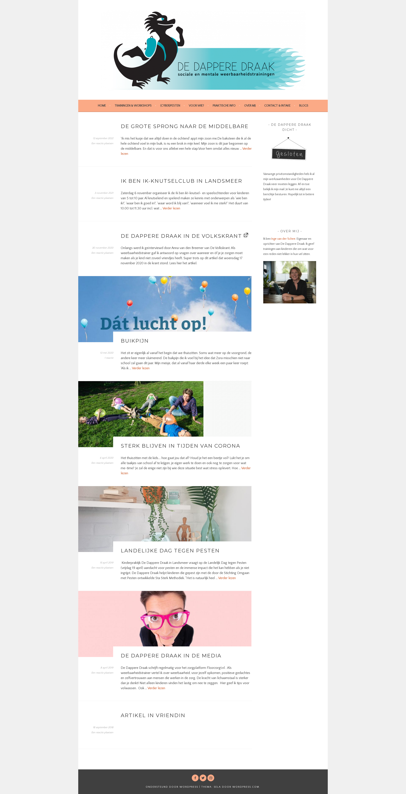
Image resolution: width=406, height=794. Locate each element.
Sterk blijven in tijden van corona (180, 446)
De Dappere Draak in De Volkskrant (181, 236)
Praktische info (224, 105)
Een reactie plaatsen (102, 143)
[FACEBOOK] (195, 778)
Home (102, 105)
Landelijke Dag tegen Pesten (170, 551)
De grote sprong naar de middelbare (184, 126)
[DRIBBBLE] (210, 778)
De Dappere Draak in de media (171, 656)
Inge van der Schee (283, 239)
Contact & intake (277, 105)
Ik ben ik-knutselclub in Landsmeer (181, 181)
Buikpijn (135, 341)
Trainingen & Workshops (133, 105)
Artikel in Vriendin (153, 715)
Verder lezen (171, 208)
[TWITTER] (203, 778)
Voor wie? (196, 105)
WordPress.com (245, 787)
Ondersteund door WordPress (172, 787)
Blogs (303, 105)
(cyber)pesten (170, 105)
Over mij (250, 105)
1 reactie (108, 358)
